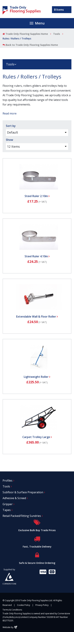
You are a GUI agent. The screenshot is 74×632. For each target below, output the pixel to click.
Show (9, 140)
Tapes (7, 510)
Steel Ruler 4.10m (37, 256)
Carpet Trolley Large (36, 437)
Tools (56, 33)
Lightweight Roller (36, 377)
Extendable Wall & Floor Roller (36, 316)
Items (59, 10)
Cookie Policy (23, 605)
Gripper (8, 504)
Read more (10, 113)
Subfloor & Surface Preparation (23, 492)
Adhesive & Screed (14, 498)
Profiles (7, 480)
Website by (10, 627)
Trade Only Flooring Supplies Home (26, 33)
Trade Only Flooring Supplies (22, 10)
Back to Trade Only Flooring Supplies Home (31, 44)
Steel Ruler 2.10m (37, 196)
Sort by (11, 126)
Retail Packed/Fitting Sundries (22, 516)
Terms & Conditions (12, 609)
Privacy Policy (42, 605)
